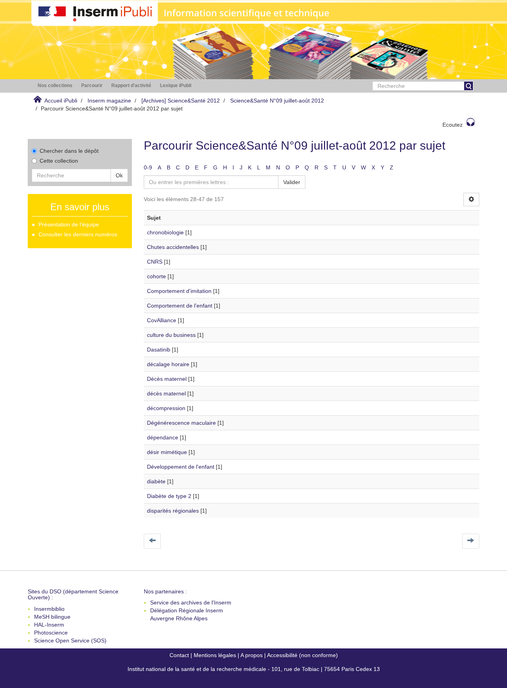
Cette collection (59, 161)
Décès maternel (167, 379)
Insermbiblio (49, 609)
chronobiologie (165, 232)
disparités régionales (173, 510)
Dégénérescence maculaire (181, 423)
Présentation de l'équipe (68, 224)
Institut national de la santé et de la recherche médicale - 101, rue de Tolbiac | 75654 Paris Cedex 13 (254, 669)
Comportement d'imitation (179, 291)
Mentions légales (215, 655)
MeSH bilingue (52, 617)
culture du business (171, 335)
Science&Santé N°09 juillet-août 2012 (277, 100)
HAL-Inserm (49, 624)
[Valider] (468, 86)
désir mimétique (167, 452)
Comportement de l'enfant (179, 305)
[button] (55, 85)
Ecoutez (452, 125)
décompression (166, 408)
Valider (291, 182)
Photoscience (51, 632)
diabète (156, 481)
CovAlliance (161, 320)
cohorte (156, 276)
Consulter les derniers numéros (77, 234)
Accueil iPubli (60, 100)
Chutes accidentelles (173, 247)
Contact (179, 655)
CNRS (154, 261)
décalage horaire (168, 364)
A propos (251, 655)
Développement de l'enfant (180, 467)
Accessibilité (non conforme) (302, 655)
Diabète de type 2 (169, 496)
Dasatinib (158, 349)
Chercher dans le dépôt (69, 151)
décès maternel (166, 393)
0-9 (148, 167)
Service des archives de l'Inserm (190, 602)
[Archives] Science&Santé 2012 (180, 100)
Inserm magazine (109, 100)
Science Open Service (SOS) (70, 640)
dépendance (162, 437)
